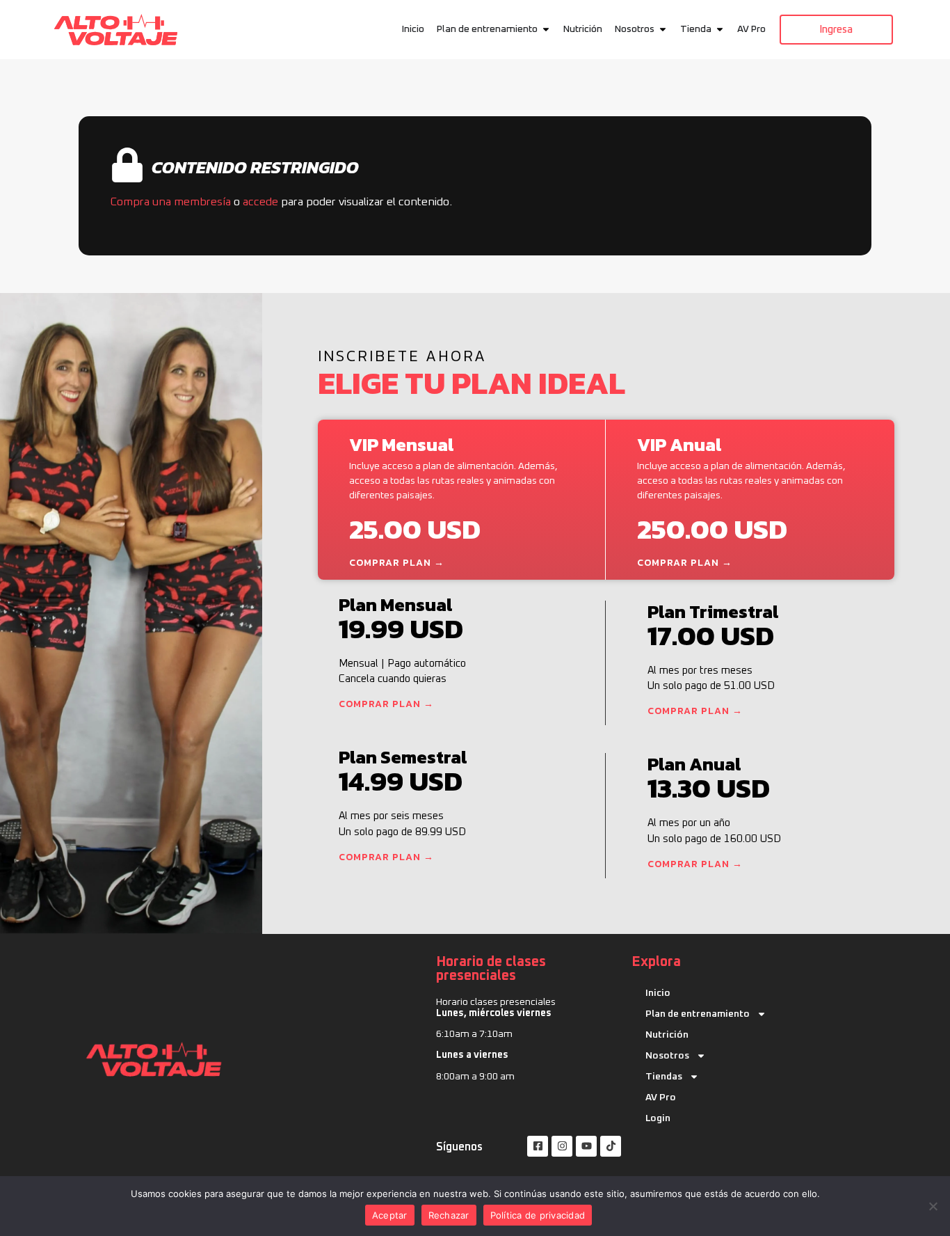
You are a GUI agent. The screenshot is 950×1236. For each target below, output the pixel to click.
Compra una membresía (170, 201)
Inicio (657, 993)
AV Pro (660, 1097)
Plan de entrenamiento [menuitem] (487, 29)
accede (260, 201)
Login (657, 1118)
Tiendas (663, 1077)
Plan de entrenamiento (697, 1014)
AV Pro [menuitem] (751, 29)
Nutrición (667, 1035)
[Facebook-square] (537, 1146)
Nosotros (667, 1056)
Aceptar (390, 1215)
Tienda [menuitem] (695, 29)
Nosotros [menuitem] (634, 29)
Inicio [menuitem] (413, 29)
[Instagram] (562, 1146)
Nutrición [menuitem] (582, 29)
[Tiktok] (610, 1146)
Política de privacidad (538, 1215)
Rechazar (448, 1215)
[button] (546, 29)
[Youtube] (586, 1146)
